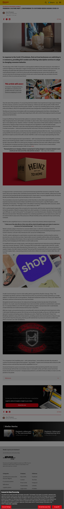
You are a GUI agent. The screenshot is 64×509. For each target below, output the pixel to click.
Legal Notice (14, 503)
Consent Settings (6, 507)
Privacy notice (8, 503)
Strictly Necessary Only (44, 507)
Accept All (56, 507)
